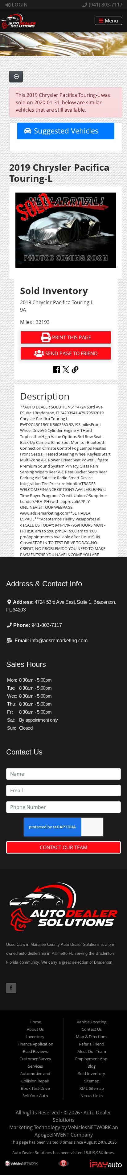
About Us (35, 1029)
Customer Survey (35, 1058)
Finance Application (35, 1044)
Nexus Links (91, 1095)
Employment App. (91, 1058)
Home (35, 1022)
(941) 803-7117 (105, 4)
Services (35, 1066)
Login (19, 4)
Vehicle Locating (91, 1022)
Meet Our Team (91, 1051)
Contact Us (92, 1029)
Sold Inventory (91, 1073)
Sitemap (91, 1081)
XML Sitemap (92, 1088)
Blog (92, 1066)
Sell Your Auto (35, 1095)
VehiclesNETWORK (89, 1127)
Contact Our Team (63, 847)
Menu (111, 21)
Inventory (35, 1036)
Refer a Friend (91, 1044)
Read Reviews (35, 1051)
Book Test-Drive (35, 1088)
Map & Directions (91, 1036)
